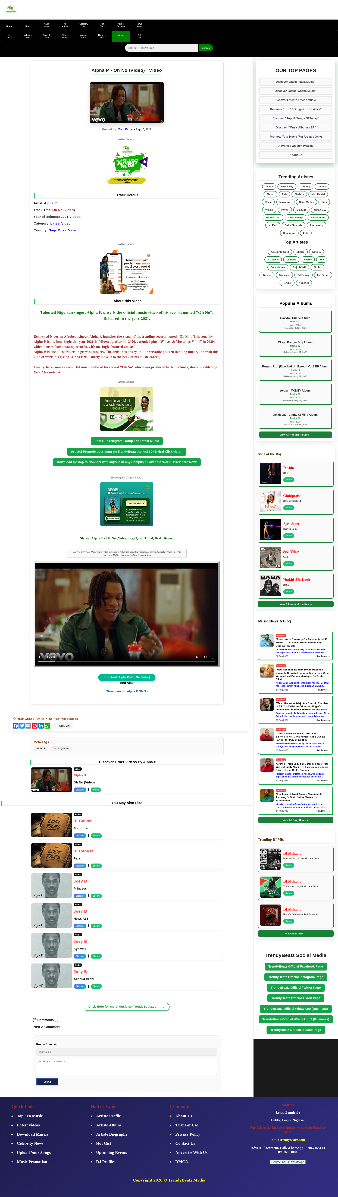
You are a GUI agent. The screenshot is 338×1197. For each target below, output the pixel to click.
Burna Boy (287, 186)
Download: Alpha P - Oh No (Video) (127, 677)
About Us (295, 154)
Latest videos (28, 1125)
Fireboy (299, 194)
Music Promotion (32, 1162)
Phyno (285, 209)
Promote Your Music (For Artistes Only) (296, 136)
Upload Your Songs (34, 1152)
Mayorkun (285, 202)
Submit (47, 1082)
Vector (308, 259)
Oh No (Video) (61, 748)
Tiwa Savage (295, 217)
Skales (301, 251)
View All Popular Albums (296, 434)
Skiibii (317, 267)
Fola (305, 233)
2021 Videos (71, 217)
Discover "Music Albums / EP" (296, 127)
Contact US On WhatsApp (288, 1162)
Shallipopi (289, 233)
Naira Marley (306, 202)
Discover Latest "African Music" (295, 100)
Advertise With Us (191, 1152)
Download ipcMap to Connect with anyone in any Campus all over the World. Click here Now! (127, 462)
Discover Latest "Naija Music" (296, 81)
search (206, 47)
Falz (284, 194)
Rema (268, 202)
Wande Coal (273, 217)
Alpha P (50, 203)
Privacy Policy (187, 1134)
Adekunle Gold (280, 251)
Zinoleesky (316, 225)
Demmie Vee (278, 267)
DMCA (181, 1162)
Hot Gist (103, 1143)
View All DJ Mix (295, 933)
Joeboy (305, 186)
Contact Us (185, 1143)
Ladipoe (291, 259)
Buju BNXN (299, 267)
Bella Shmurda (293, 225)
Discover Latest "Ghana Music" (296, 90)
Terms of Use (186, 1125)
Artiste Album (108, 1125)
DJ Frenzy (303, 275)
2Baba (269, 186)
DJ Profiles (105, 1162)
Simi (324, 202)
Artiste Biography (112, 1134)
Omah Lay (320, 209)
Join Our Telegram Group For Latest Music (127, 441)
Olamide (301, 209)
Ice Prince (323, 275)
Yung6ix (304, 282)
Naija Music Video (63, 230)
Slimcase (284, 275)
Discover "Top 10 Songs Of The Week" (296, 109)
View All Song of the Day (296, 604)
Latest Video (60, 223)
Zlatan (270, 194)
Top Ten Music (30, 1116)
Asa (321, 259)
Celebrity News (30, 1143)
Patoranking (318, 217)
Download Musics (32, 1134)
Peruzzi (287, 282)
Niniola (316, 251)
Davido (322, 186)
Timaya (267, 275)
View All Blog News (296, 820)
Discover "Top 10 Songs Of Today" (296, 118)
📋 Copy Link (62, 725)
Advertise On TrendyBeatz (295, 145)
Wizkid (269, 209)
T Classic (273, 259)
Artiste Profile (108, 1116)
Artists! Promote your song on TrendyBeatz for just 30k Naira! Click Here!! (127, 451)
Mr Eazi (272, 225)
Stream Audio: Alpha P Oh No (127, 691)
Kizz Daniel (318, 194)
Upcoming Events (111, 1152)
